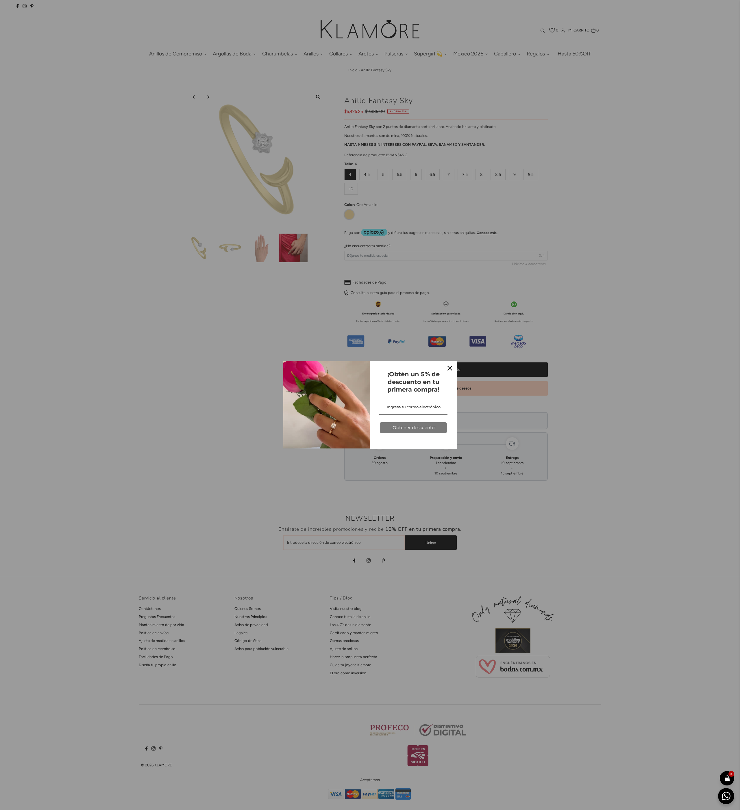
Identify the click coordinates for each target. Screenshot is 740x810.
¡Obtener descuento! (413, 427)
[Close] (450, 368)
